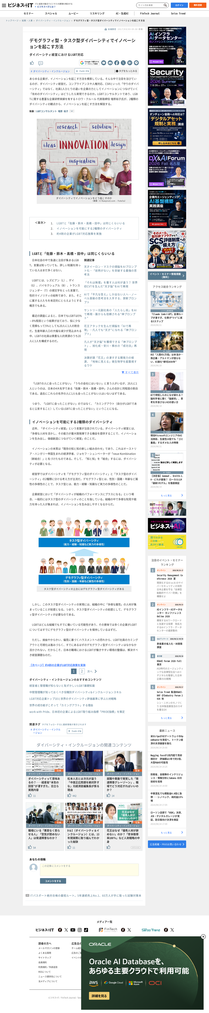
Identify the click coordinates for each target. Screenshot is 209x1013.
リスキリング (97, 13)
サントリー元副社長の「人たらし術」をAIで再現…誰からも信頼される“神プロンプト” (110, 314)
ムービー (73, 13)
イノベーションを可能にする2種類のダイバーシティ (89, 228)
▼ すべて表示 (130, 372)
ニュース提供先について (50, 976)
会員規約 (42, 962)
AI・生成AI (122, 13)
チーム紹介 (77, 948)
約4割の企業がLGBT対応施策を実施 (79, 234)
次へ (90, 671)
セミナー (28, 13)
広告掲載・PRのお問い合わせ (165, 844)
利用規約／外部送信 (47, 966)
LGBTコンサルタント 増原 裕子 (52, 111)
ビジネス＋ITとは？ (46, 6)
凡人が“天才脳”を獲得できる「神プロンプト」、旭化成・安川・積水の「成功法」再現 (110, 345)
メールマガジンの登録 (49, 948)
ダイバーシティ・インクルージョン (51, 71)
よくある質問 (44, 952)
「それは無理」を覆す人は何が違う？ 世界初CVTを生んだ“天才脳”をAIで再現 (111, 284)
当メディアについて (47, 981)
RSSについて (44, 971)
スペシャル (51, 13)
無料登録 (198, 5)
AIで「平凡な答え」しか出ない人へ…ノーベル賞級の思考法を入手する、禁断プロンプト (110, 298)
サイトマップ (44, 957)
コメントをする (53, 881)
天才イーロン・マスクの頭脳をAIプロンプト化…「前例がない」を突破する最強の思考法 (110, 270)
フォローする (84, 71)
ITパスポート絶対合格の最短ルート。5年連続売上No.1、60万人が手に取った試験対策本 (85, 895)
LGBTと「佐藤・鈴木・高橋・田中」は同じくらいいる (91, 223)
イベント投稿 (78, 957)
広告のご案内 (78, 952)
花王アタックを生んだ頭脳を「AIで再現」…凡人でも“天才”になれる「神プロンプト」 (110, 330)
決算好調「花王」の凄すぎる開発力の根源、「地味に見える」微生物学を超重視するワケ (110, 361)
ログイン (179, 5)
